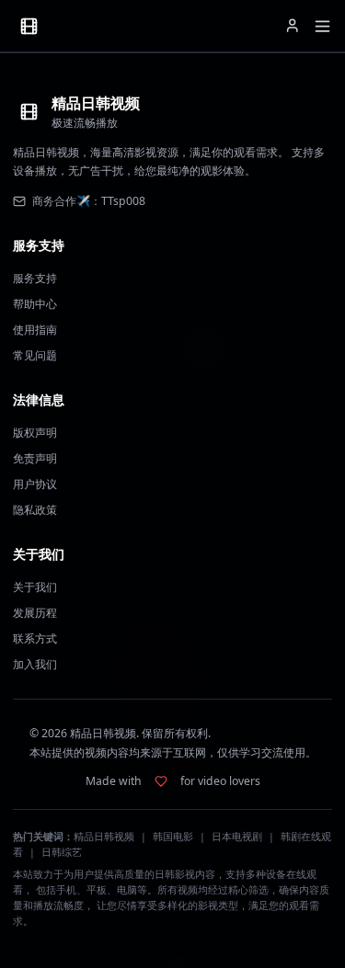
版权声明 (35, 432)
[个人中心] (292, 25)
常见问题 (35, 355)
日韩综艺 (61, 852)
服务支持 (35, 278)
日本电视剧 (237, 836)
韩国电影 (173, 836)
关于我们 (35, 587)
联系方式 (35, 638)
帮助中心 (35, 304)
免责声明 (35, 458)
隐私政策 (35, 510)
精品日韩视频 (104, 836)
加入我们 (35, 664)
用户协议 (35, 484)
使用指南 (35, 329)
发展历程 (35, 613)
